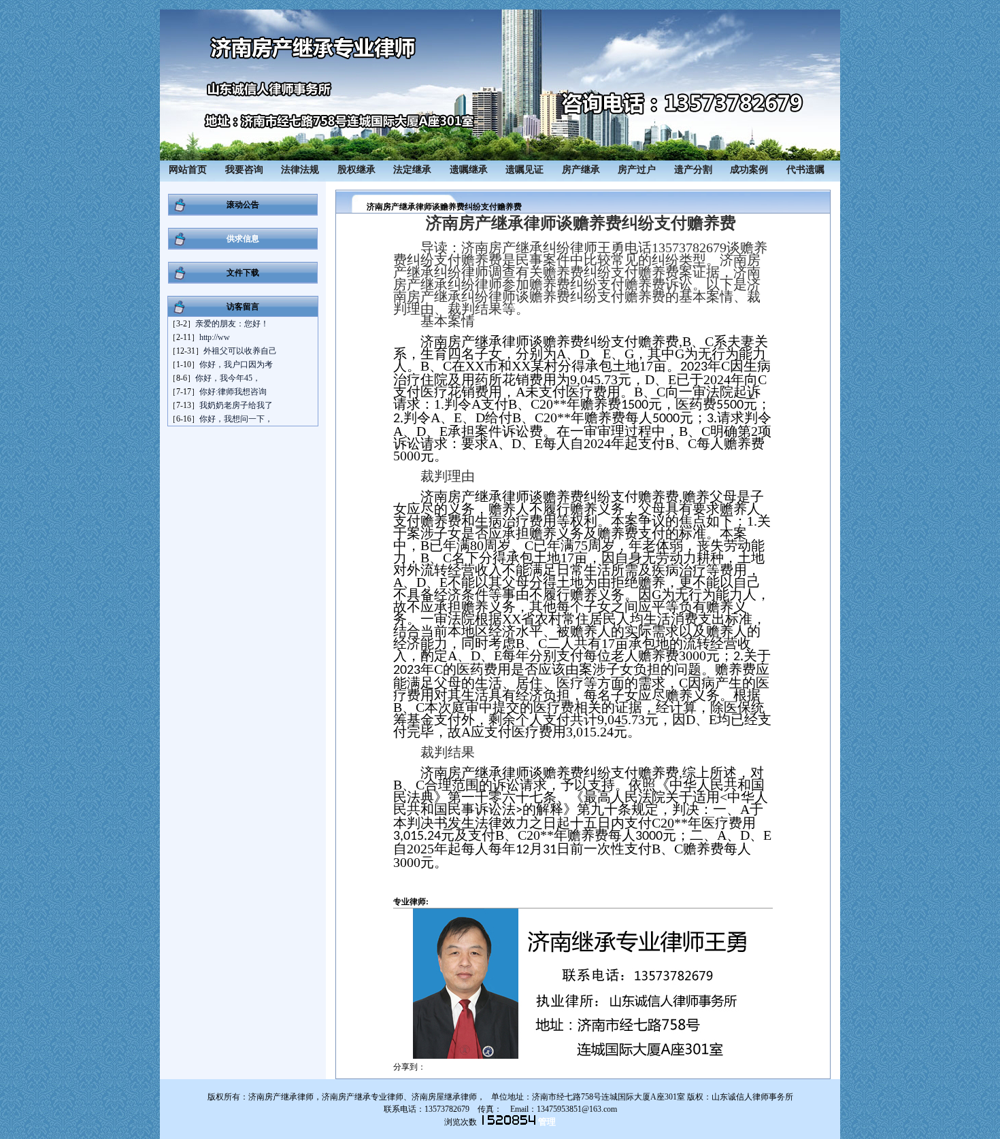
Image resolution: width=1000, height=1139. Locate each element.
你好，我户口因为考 (236, 364)
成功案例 (749, 170)
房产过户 (637, 170)
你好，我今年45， (228, 378)
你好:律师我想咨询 (233, 391)
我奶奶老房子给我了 (236, 405)
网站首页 (188, 170)
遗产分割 (693, 170)
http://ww (214, 337)
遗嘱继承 (469, 170)
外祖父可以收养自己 (240, 351)
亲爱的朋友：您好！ (232, 323)
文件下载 (243, 272)
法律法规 (300, 170)
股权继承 (356, 170)
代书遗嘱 (805, 170)
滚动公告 (243, 204)
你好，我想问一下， (236, 419)
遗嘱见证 (524, 170)
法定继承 (412, 170)
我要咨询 (244, 170)
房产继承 (581, 170)
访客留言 (243, 306)
